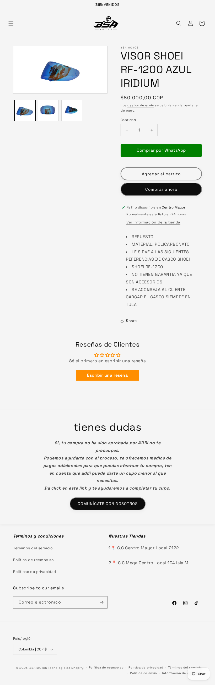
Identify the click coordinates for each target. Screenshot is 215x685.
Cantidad (128, 120)
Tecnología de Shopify (66, 668)
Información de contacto (182, 673)
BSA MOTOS (38, 668)
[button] (11, 23)
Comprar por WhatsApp (161, 150)
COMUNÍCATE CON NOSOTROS (108, 503)
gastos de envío (140, 105)
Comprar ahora (161, 189)
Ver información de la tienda (153, 222)
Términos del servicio (33, 548)
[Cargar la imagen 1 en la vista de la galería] (24, 110)
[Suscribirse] (101, 602)
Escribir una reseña (107, 375)
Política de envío (143, 673)
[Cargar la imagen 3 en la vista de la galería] (71, 110)
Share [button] (131, 320)
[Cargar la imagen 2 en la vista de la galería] (48, 110)
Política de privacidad (145, 667)
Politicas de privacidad (34, 571)
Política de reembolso (33, 559)
